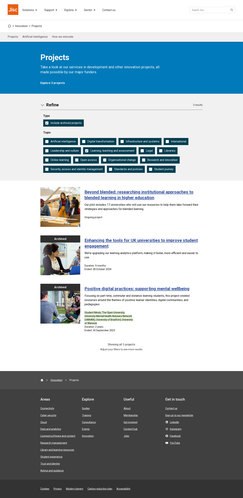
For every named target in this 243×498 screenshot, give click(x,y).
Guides (86, 408)
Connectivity (47, 408)
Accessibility (123, 488)
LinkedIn (174, 422)
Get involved (130, 422)
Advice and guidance (52, 470)
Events (86, 429)
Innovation (21, 26)
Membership (131, 415)
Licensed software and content (57, 436)
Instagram (175, 429)
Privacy (58, 488)
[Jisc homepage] (13, 10)
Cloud (43, 422)
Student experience (51, 456)
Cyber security (48, 415)
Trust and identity (50, 463)
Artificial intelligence (35, 36)
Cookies (44, 488)
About (127, 408)
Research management (53, 442)
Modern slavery (74, 488)
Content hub (131, 429)
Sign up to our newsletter (179, 415)
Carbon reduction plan (100, 488)
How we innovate (62, 36)
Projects (36, 26)
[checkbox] (63, 123)
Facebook (175, 436)
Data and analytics (50, 429)
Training (86, 415)
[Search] (232, 10)
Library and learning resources (57, 449)
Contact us (108, 10)
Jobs (126, 436)
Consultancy (89, 422)
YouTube (175, 442)
